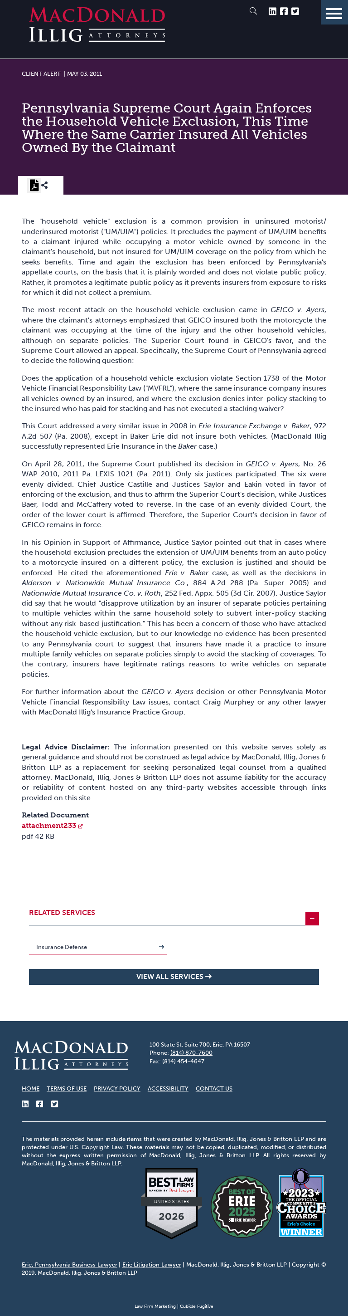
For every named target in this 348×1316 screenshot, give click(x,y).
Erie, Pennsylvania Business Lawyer (69, 1264)
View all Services (169, 976)
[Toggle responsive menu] (334, 12)
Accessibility (168, 1088)
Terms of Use (67, 1088)
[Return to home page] (97, 39)
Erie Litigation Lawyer (151, 1264)
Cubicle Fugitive (196, 1306)
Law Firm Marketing (155, 1306)
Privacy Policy (117, 1088)
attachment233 (49, 825)
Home (30, 1088)
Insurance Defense (61, 947)
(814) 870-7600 (191, 1052)
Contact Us (214, 1088)
